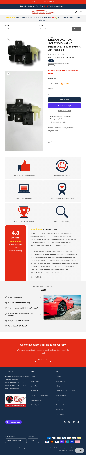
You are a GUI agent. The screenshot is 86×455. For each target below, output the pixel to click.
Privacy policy (65, 448)
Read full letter (36, 277)
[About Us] (15, 400)
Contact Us (35, 391)
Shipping (51, 63)
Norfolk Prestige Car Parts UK (24, 448)
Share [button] (53, 142)
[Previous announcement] (4, 6)
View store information (58, 122)
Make (7, 25)
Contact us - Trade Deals (39, 395)
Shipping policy (62, 450)
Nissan (58, 386)
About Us (34, 386)
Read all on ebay (15, 251)
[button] (4, 12)
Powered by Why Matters (41, 448)
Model (41, 25)
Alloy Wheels (60, 381)
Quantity (50, 88)
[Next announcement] (82, 6)
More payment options (64, 110)
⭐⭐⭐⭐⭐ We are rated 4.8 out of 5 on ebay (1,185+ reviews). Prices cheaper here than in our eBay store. (43, 19)
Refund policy (35, 405)
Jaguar (58, 376)
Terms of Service (36, 400)
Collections (35, 381)
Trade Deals (60, 405)
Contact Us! (43, 359)
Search (76, 29)
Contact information (75, 450)
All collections (61, 395)
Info (57, 400)
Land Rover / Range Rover (65, 391)
